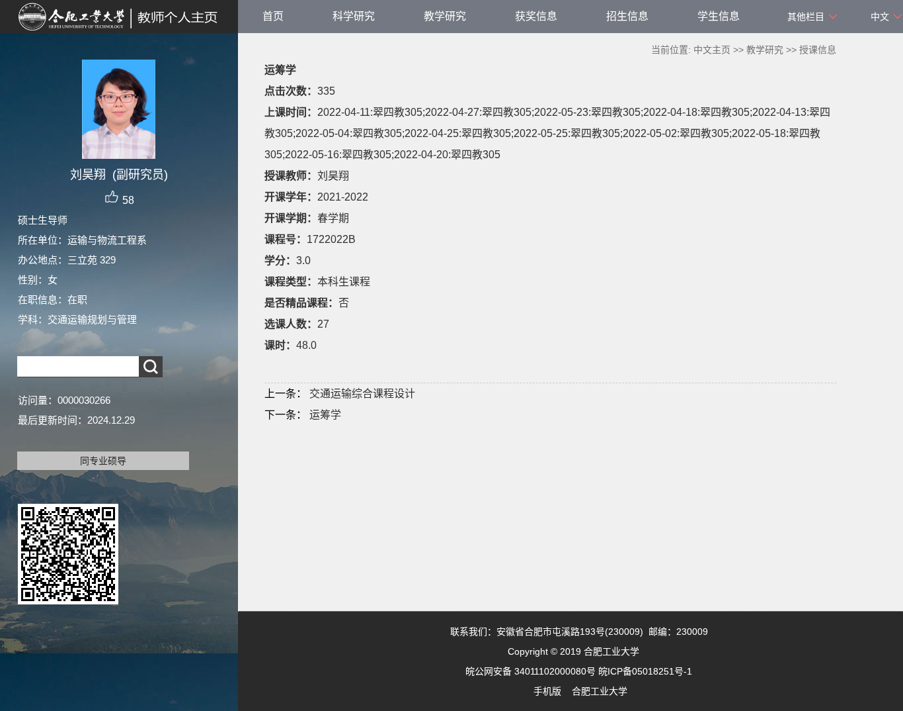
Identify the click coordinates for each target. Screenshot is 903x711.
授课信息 (817, 49)
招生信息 (627, 16)
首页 (273, 16)
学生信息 (718, 16)
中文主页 (711, 49)
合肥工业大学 (599, 691)
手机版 (547, 691)
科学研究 (354, 16)
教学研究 (445, 16)
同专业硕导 (103, 460)
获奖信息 (536, 16)
